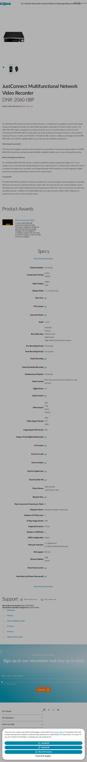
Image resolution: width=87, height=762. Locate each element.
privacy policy (59, 732)
